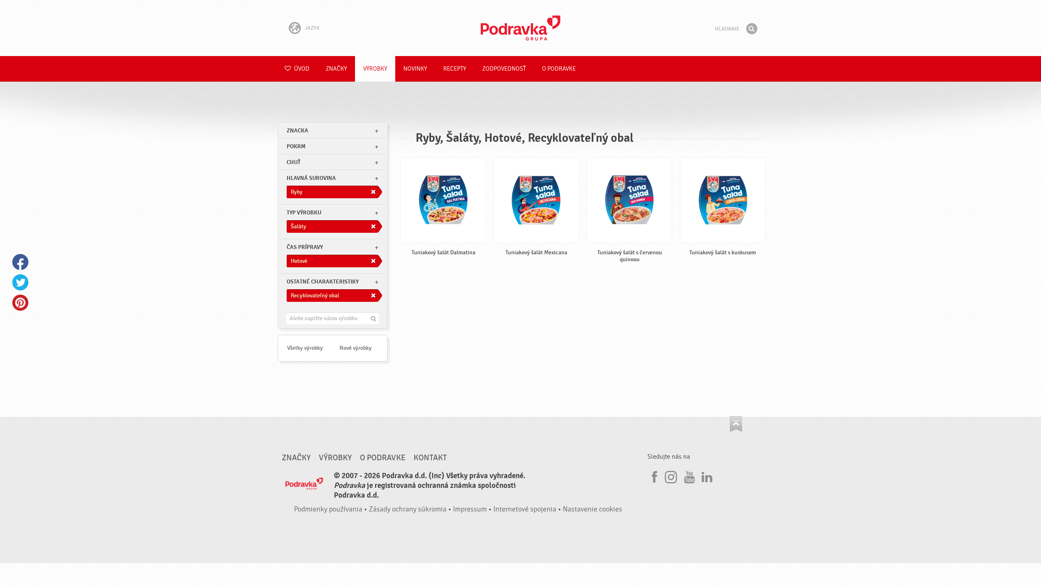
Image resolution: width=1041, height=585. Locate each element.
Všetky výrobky (305, 347)
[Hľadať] (751, 28)
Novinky (415, 68)
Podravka (520, 28)
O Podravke (559, 68)
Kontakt (430, 458)
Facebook (20, 262)
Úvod (301, 68)
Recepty (454, 68)
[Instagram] (671, 475)
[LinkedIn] (706, 475)
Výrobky (375, 68)
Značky (336, 68)
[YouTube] (688, 475)
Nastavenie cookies (592, 509)
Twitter (20, 282)
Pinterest (20, 303)
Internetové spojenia (524, 509)
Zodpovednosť (504, 68)
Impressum (470, 509)
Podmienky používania (328, 509)
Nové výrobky (356, 347)
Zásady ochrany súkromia (407, 509)
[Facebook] (653, 475)
